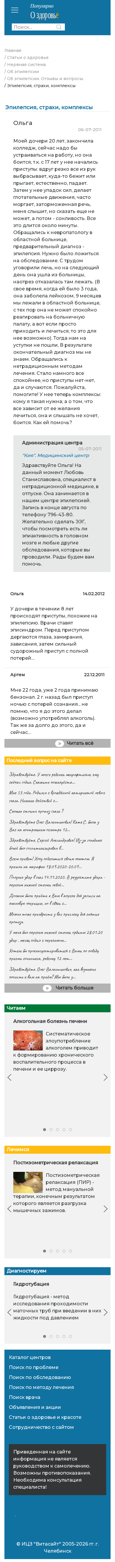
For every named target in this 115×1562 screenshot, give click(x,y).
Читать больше (74, 988)
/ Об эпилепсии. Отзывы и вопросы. (44, 78)
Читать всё (80, 743)
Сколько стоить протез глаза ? (36, 811)
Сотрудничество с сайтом (41, 1427)
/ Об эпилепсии (21, 71)
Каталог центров (30, 1357)
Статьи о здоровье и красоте (45, 1417)
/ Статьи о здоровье (26, 57)
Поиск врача (24, 1397)
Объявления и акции (35, 1407)
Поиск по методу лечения (41, 1387)
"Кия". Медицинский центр (55, 455)
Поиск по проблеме (33, 1367)
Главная (12, 50)
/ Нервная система (25, 64)
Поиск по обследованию (40, 1377)
